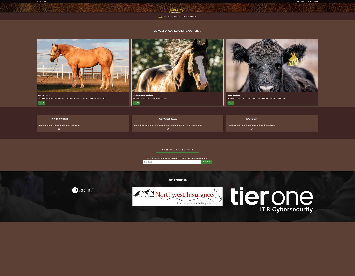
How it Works (301, 1)
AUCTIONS (167, 16)
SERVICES (185, 16)
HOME (160, 16)
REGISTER (309, 1)
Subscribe (206, 162)
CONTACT (193, 16)
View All (41, 103)
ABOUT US (177, 16)
